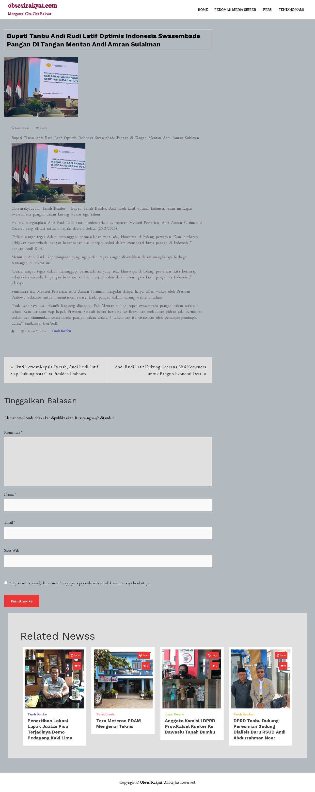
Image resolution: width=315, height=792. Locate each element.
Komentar (13, 432)
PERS (267, 10)
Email (9, 522)
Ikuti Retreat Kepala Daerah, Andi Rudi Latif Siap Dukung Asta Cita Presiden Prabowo (54, 370)
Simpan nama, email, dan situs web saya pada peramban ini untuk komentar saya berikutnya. (80, 583)
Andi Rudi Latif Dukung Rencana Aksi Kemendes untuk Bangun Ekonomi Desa (160, 370)
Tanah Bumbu (61, 330)
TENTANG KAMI (291, 10)
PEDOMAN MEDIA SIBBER (235, 10)
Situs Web (11, 550)
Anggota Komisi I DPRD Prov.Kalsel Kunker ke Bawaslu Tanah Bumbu (190, 726)
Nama (10, 494)
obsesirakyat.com (32, 5)
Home (203, 10)
